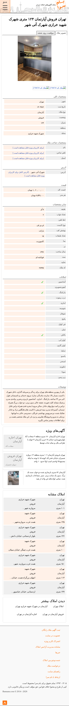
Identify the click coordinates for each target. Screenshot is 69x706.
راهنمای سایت (54, 671)
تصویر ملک (61, 33)
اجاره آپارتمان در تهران (27, 614)
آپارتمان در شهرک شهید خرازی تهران (31, 606)
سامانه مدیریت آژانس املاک (47, 647)
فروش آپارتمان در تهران (53, 614)
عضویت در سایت (52, 635)
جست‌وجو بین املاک (51, 660)
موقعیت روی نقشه (46, 33)
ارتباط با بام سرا (53, 677)
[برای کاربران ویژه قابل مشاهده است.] (28, 148)
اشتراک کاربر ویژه (52, 641)
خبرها (57, 652)
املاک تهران (58, 606)
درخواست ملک (53, 666)
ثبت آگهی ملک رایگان (51, 630)
